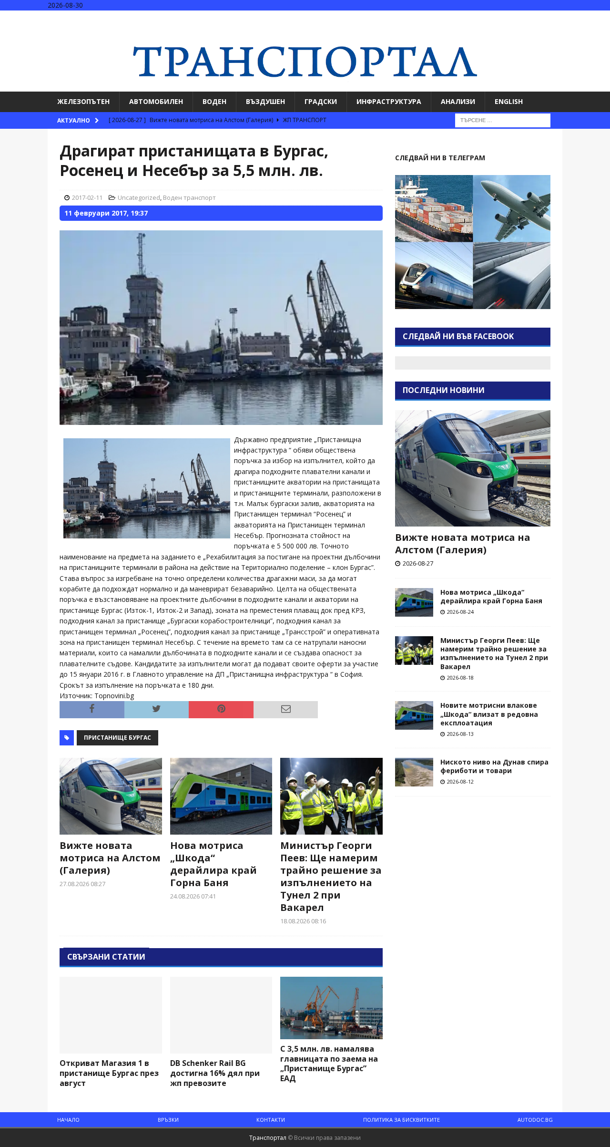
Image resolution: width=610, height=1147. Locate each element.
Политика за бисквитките (401, 1119)
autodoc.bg (535, 1119)
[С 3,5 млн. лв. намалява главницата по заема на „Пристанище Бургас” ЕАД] (331, 1008)
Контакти (270, 1119)
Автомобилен (156, 101)
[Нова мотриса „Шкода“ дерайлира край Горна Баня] (221, 796)
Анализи (458, 101)
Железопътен (83, 101)
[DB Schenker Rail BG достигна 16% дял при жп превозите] (221, 1015)
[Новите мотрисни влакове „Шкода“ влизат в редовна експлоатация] (414, 715)
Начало (68, 1119)
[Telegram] (601, 18)
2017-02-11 (87, 197)
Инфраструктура (388, 101)
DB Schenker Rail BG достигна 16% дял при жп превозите (215, 1073)
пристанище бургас (117, 738)
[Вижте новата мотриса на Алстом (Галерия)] (111, 796)
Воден (214, 101)
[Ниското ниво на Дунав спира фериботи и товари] (414, 772)
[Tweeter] (583, 18)
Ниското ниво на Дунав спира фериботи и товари (494, 766)
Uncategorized (139, 197)
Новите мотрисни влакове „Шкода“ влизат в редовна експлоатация (489, 714)
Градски (321, 101)
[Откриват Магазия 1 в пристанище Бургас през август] (111, 1015)
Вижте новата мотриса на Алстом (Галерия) (110, 858)
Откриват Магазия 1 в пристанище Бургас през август (109, 1073)
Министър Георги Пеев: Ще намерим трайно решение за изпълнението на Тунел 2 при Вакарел (331, 876)
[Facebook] (564, 18)
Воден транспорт (189, 197)
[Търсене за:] (502, 119)
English (509, 101)
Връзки (168, 1119)
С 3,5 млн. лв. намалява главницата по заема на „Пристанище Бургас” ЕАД (329, 1064)
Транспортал (267, 1138)
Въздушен (265, 101)
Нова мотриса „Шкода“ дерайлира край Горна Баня (213, 864)
